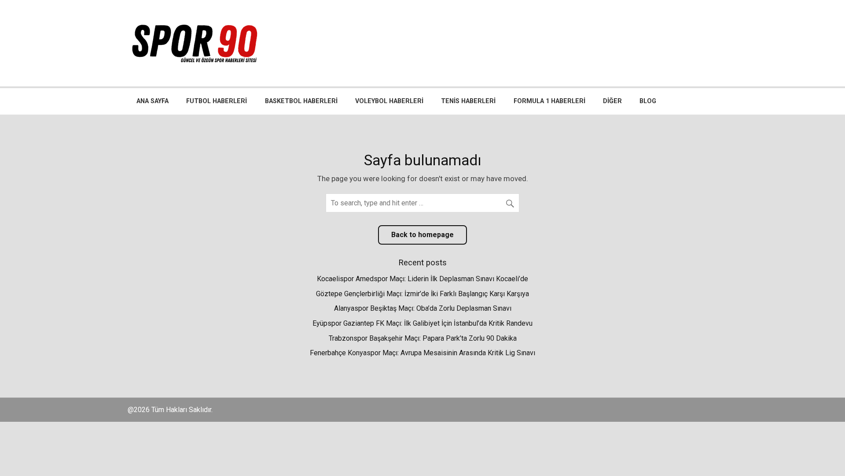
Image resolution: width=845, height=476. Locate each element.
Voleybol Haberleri (389, 101)
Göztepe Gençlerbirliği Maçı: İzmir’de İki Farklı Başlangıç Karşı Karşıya (422, 294)
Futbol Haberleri (216, 101)
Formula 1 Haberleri (549, 101)
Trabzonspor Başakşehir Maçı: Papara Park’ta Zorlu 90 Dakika (423, 338)
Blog (647, 101)
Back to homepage (422, 235)
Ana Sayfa (152, 101)
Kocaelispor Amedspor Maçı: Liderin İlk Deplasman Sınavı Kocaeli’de (422, 279)
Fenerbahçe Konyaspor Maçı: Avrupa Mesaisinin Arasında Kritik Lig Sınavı (422, 353)
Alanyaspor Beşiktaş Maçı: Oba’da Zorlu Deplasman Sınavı (422, 308)
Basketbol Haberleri (301, 101)
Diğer (612, 101)
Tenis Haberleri (468, 101)
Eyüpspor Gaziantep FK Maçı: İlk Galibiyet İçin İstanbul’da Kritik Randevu (422, 323)
